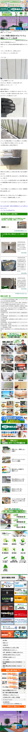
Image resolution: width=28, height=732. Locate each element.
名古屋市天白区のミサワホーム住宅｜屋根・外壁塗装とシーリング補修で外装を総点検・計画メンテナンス (14, 303)
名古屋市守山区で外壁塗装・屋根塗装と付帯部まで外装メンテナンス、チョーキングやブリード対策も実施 (14, 306)
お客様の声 (5, 645)
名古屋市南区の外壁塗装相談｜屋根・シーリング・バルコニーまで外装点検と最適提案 (14, 300)
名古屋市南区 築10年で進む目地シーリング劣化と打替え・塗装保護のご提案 (14, 326)
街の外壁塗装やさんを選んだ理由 (11, 647)
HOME (2, 31)
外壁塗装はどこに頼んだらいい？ (11, 695)
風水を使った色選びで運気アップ (18, 470)
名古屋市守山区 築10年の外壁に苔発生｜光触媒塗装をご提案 (14, 313)
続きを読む (24, 252)
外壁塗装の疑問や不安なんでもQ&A (11, 654)
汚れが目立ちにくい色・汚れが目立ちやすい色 (18, 480)
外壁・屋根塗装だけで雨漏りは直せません (13, 652)
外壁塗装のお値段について (9, 657)
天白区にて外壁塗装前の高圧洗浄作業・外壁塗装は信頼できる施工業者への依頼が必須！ (21, 283)
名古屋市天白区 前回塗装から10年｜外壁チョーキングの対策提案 (14, 320)
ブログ (7, 31)
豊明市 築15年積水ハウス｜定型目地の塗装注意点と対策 (14, 329)
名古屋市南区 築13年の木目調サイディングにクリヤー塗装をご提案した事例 (14, 323)
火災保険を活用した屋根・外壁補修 (11, 697)
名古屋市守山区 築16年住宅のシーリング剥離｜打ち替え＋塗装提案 (14, 316)
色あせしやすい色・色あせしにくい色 (17, 489)
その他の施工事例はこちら (20, 230)
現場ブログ (5, 642)
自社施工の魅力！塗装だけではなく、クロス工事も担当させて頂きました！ (21, 247)
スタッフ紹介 (6, 659)
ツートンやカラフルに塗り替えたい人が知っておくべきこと (18, 500)
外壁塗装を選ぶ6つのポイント (10, 650)
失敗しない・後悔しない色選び (18, 450)
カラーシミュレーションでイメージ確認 (18, 460)
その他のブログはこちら (21, 293)
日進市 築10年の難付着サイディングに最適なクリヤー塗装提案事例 (14, 310)
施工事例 (5, 640)
